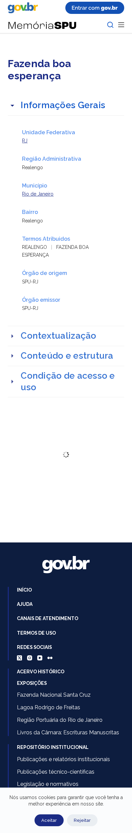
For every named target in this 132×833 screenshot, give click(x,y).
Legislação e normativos (48, 784)
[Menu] (121, 25)
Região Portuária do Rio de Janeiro (60, 720)
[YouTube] (39, 657)
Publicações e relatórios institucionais (63, 759)
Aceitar (49, 820)
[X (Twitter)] (19, 657)
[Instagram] (29, 657)
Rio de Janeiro (37, 194)
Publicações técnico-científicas (55, 772)
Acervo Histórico (40, 671)
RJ (24, 140)
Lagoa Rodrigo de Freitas (48, 707)
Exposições (32, 683)
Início (24, 590)
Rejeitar (82, 820)
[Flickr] (49, 657)
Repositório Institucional (53, 747)
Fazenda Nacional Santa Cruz (54, 695)
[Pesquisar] (110, 25)
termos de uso (36, 633)
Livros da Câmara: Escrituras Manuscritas (68, 732)
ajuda (24, 604)
